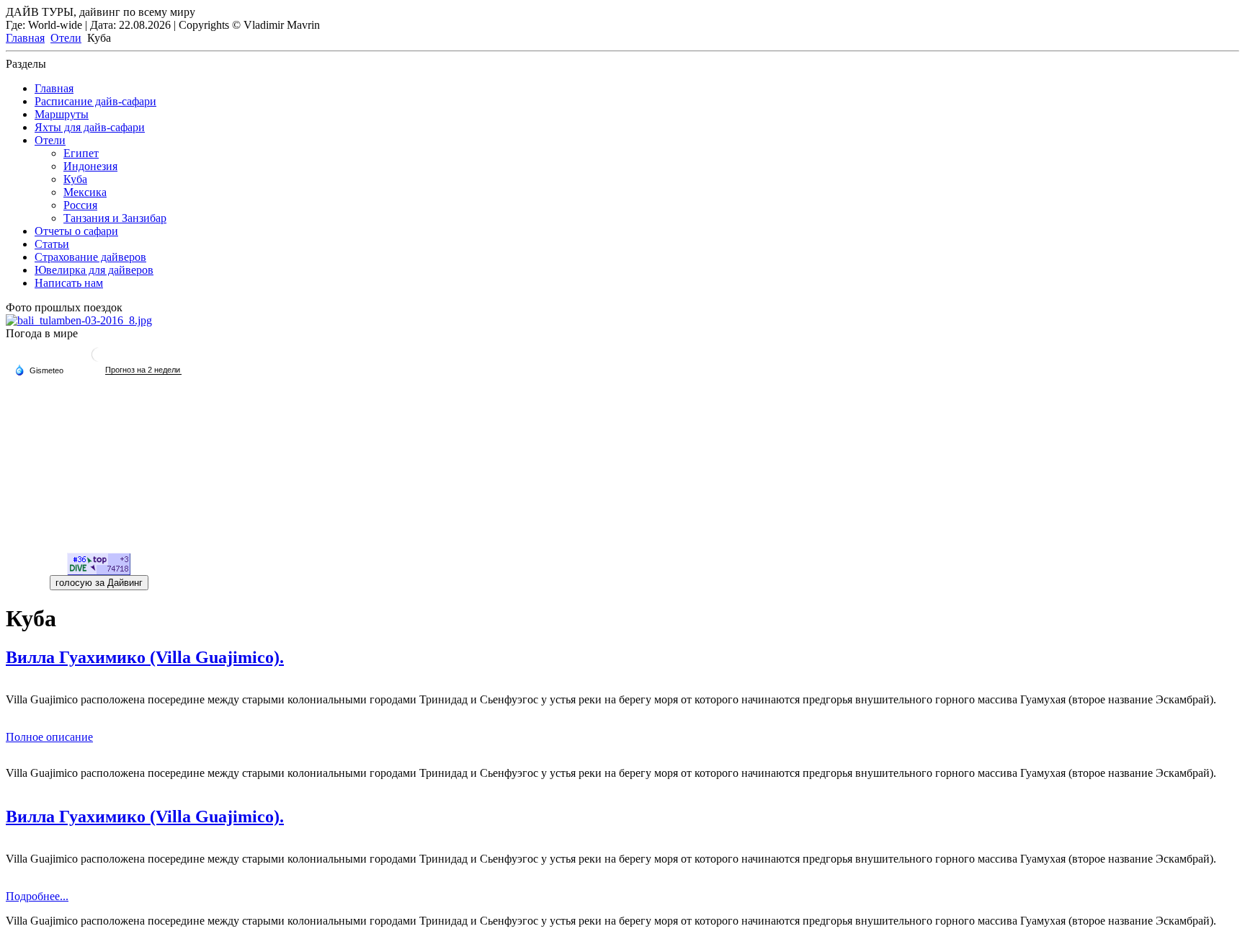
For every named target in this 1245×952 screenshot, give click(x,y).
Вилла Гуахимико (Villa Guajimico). (145, 816)
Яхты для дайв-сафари (90, 127)
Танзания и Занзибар (114, 218)
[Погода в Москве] (98, 360)
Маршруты (62, 114)
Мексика (85, 192)
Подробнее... (37, 896)
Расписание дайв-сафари (95, 101)
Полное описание (49, 737)
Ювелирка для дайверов (94, 270)
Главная (25, 38)
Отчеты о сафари (76, 231)
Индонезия (90, 166)
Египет (81, 153)
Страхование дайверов (90, 257)
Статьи (52, 244)
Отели (65, 38)
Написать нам (69, 283)
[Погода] (39, 369)
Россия (80, 205)
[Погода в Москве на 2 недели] (143, 370)
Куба (75, 179)
